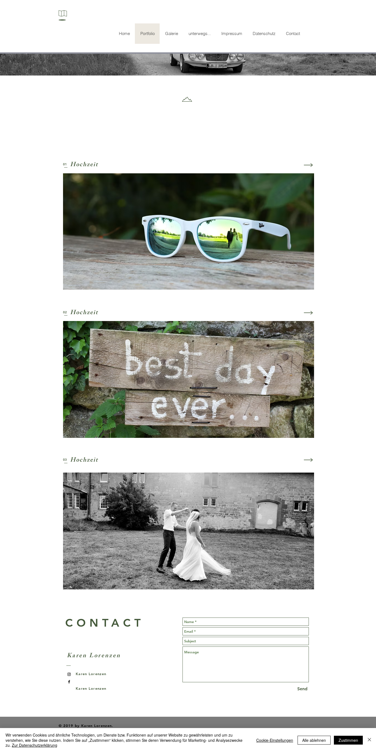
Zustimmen (348, 740)
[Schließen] (369, 740)
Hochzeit (84, 165)
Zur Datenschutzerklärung (34, 745)
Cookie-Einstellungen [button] (274, 740)
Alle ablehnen (314, 740)
